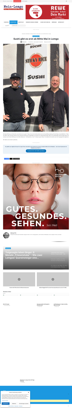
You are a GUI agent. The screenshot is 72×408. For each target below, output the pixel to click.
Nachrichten (13, 22)
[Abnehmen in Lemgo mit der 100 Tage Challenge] (27, 336)
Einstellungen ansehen (23, 403)
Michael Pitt (13, 233)
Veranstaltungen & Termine (32, 22)
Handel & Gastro (33, 33)
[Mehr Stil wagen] (10, 298)
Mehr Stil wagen (6, 304)
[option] (36, 255)
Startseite (6, 22)
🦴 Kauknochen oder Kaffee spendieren (36, 150)
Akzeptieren (5, 403)
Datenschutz (61, 22)
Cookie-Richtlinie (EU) (45, 22)
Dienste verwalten (5, 400)
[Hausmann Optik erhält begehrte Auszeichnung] (44, 298)
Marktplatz (21, 22)
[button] (28, 392)
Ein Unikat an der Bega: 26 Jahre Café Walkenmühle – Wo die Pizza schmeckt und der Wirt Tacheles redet (23, 255)
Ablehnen (14, 403)
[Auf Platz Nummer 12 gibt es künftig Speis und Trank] (61, 298)
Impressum (54, 22)
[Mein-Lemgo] (13, 8)
